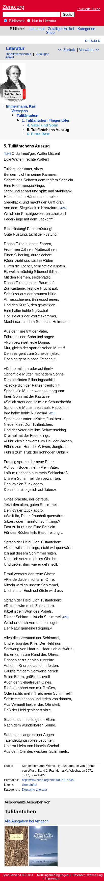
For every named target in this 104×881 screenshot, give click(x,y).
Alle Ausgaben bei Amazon (26, 821)
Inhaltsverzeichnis (18, 54)
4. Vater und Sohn (42, 125)
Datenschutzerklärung (87, 875)
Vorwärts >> (89, 50)
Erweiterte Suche (88, 9)
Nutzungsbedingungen (53, 875)
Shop (50, 33)
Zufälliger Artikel (61, 29)
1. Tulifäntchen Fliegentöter (46, 120)
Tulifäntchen (27, 116)
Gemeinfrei (29, 784)
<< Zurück (66, 50)
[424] (7, 153)
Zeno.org (13, 7)
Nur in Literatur (43, 21)
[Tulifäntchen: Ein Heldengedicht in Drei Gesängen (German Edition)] (43, 865)
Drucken (92, 40)
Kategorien (86, 29)
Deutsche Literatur (34, 789)
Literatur (15, 48)
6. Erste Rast (38, 134)
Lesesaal (37, 29)
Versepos (19, 111)
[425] (51, 413)
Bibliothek (16, 21)
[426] (65, 617)
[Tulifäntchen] (16, 865)
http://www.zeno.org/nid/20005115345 (48, 780)
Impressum (52, 878)
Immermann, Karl (21, 106)
